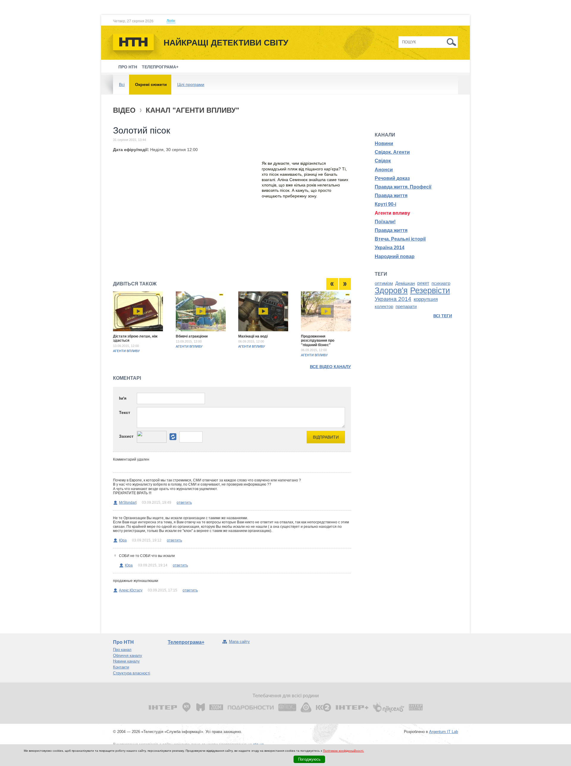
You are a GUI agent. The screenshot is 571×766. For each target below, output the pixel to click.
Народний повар (395, 256)
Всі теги (442, 315)
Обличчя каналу (127, 655)
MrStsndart (128, 502)
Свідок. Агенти (392, 152)
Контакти (121, 667)
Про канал (122, 649)
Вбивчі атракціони (192, 336)
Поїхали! (385, 221)
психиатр (441, 283)
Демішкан (405, 283)
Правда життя (391, 195)
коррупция (426, 299)
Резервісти (430, 290)
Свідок (383, 160)
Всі (122, 84)
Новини (384, 143)
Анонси (384, 169)
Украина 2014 (393, 299)
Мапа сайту (239, 641)
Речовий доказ (392, 178)
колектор (384, 306)
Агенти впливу (126, 351)
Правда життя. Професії (403, 186)
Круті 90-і (385, 204)
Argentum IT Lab (443, 731)
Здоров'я (391, 290)
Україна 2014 (389, 247)
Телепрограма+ (160, 67)
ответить (184, 502)
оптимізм (384, 283)
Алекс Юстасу (130, 590)
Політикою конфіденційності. (343, 750)
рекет (423, 283)
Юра (123, 540)
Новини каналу (126, 661)
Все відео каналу (330, 366)
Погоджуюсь (309, 759)
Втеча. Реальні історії (400, 238)
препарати (406, 306)
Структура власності (131, 673)
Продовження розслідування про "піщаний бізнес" (317, 340)
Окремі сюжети (151, 84)
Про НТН (127, 67)
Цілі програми (190, 84)
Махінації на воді (253, 336)
